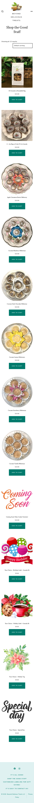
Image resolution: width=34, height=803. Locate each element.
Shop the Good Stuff (17, 778)
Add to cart (17, 99)
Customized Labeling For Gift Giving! (17, 783)
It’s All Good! (17, 775)
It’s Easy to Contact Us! (17, 788)
